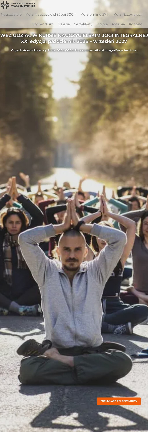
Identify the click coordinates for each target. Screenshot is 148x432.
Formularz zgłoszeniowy (118, 401)
